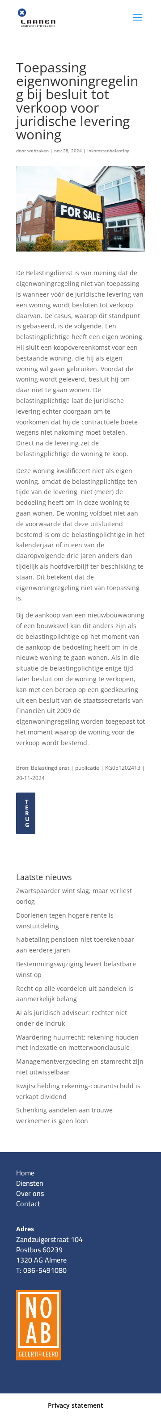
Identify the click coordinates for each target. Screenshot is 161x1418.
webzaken (38, 150)
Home (25, 1172)
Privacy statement (75, 1405)
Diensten (29, 1183)
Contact (28, 1203)
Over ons (30, 1193)
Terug (27, 813)
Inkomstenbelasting (108, 150)
